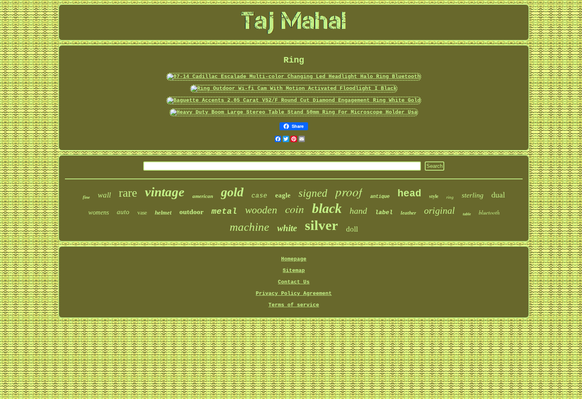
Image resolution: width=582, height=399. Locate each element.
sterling (472, 195)
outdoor (191, 212)
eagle (283, 195)
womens (98, 212)
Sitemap (294, 271)
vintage (164, 192)
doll (352, 229)
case (259, 196)
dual (498, 194)
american (202, 196)
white (287, 228)
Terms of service (293, 305)
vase (142, 213)
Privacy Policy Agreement (294, 293)
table (467, 214)
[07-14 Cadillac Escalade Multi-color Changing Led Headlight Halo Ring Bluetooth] (293, 77)
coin (294, 208)
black (327, 208)
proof (348, 191)
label (384, 212)
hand (358, 211)
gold (232, 192)
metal (224, 211)
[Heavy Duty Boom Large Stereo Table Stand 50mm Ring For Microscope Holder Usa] (293, 112)
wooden (261, 210)
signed (313, 193)
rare (128, 192)
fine (86, 197)
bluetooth (489, 212)
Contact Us (294, 282)
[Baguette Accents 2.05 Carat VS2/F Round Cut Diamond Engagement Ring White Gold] (293, 100)
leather (408, 213)
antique (380, 197)
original (439, 210)
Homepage (293, 259)
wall (104, 195)
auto (123, 212)
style (433, 196)
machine (249, 226)
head (409, 194)
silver (321, 225)
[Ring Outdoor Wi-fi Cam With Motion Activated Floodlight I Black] (293, 88)
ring (450, 197)
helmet (163, 212)
